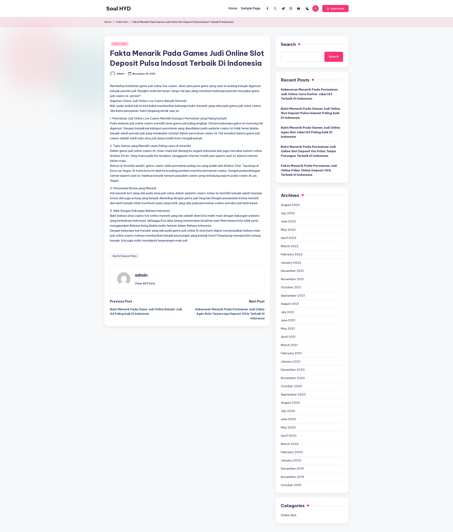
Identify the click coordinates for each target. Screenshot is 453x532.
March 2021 (289, 345)
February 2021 (291, 353)
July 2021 (287, 312)
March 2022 (290, 246)
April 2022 (288, 238)
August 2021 (290, 304)
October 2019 (291, 485)
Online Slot (120, 44)
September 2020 (293, 394)
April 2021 (288, 337)
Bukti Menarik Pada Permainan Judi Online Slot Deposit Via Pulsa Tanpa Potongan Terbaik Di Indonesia (308, 151)
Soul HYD (118, 8)
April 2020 (289, 436)
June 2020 (288, 419)
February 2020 (292, 452)
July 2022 (288, 213)
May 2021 (288, 329)
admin (141, 275)
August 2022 (290, 205)
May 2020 (288, 427)
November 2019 (292, 477)
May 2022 (288, 230)
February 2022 (292, 254)
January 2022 (291, 263)
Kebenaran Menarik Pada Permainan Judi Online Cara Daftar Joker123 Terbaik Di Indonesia (309, 94)
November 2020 (293, 378)
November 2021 (292, 279)
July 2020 (288, 411)
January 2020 (291, 460)
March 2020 (290, 444)
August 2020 (290, 403)
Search (288, 44)
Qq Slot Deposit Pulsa (125, 255)
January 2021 (290, 361)
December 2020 (293, 370)
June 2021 (288, 320)
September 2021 (293, 296)
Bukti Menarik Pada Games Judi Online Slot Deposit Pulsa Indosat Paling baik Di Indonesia (310, 113)
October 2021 (291, 287)
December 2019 (292, 469)
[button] (335, 8)
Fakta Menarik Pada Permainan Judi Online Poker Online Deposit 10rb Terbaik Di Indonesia (309, 170)
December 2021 (292, 271)
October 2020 (291, 386)
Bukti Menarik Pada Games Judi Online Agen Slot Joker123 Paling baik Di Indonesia (310, 132)
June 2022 (288, 221)
